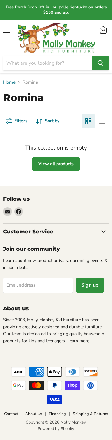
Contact (11, 414)
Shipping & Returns (90, 414)
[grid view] (88, 121)
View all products (56, 164)
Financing (57, 414)
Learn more (78, 341)
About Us (33, 414)
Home (9, 82)
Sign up (90, 285)
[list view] (102, 121)
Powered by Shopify (56, 429)
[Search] (100, 63)
